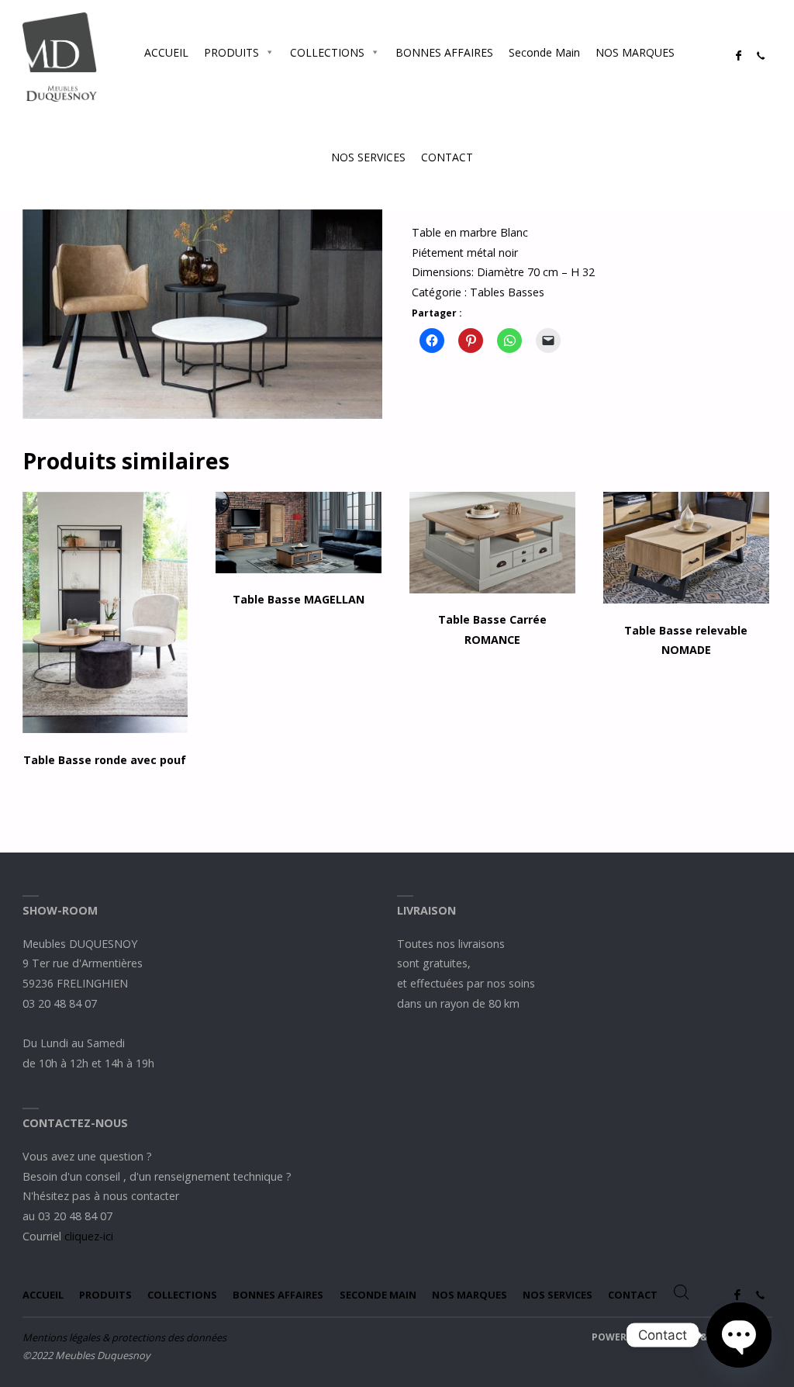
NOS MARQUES (635, 52)
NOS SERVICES (368, 157)
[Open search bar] (496, 157)
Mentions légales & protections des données (124, 1337)
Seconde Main (544, 52)
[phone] (760, 56)
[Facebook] (738, 56)
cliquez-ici (88, 1236)
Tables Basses (507, 292)
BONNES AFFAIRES (444, 52)
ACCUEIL (166, 52)
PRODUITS (231, 52)
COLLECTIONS (327, 52)
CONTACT (447, 157)
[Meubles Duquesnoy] (60, 55)
